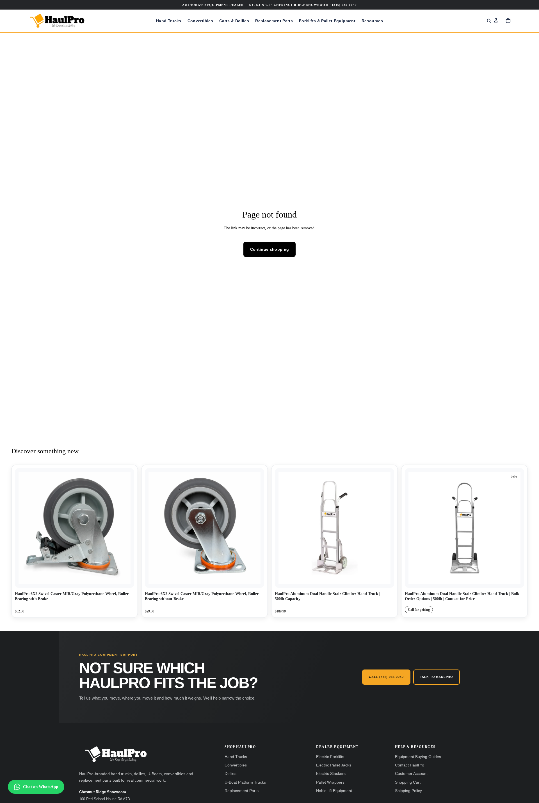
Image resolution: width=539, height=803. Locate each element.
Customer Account (411, 774)
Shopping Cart (408, 782)
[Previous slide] (283, 528)
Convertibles (236, 765)
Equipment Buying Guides (418, 757)
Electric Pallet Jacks (333, 765)
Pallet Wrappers (330, 782)
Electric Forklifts (330, 757)
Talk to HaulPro (436, 676)
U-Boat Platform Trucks (245, 782)
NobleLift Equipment (334, 791)
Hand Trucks (236, 757)
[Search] (489, 21)
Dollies (230, 774)
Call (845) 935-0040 (386, 676)
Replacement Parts (242, 791)
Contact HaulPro (409, 765)
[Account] (496, 20)
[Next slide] (385, 528)
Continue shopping (269, 249)
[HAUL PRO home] (115, 754)
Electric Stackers (331, 774)
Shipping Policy (408, 791)
